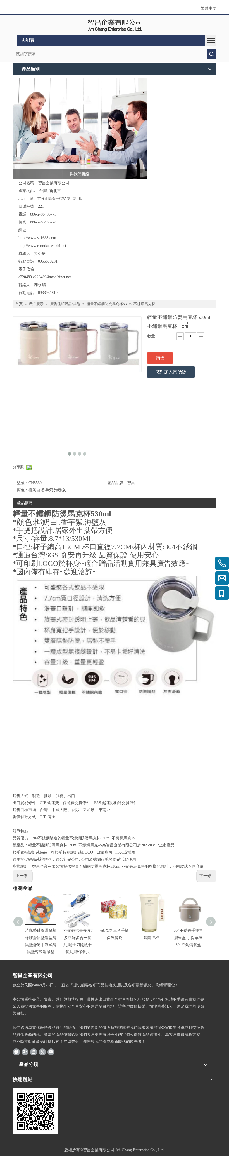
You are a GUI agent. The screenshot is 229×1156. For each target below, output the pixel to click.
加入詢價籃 (175, 372)
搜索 (211, 54)
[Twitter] (42, 1051)
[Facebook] (16, 1051)
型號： (22, 483)
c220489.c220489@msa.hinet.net (44, 277)
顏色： (22, 490)
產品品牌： (117, 483)
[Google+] (25, 1051)
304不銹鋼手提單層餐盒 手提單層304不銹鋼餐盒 (188, 937)
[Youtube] (50, 1051)
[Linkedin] (33, 1051)
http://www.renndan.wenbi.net (42, 246)
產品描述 (25, 503)
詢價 (160, 358)
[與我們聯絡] (80, 128)
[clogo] (114, 25)
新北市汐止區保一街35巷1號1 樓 (56, 199)
